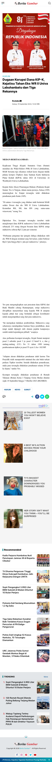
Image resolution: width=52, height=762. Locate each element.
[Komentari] (4, 396)
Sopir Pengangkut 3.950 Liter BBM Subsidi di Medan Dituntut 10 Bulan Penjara (20, 685)
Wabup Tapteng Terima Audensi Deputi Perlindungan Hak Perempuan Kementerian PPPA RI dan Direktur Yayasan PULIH (20, 718)
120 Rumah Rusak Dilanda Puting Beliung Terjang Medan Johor (20, 700)
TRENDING (9, 676)
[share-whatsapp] (47, 396)
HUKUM (6, 76)
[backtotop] (26, 738)
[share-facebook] (37, 396)
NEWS (17, 389)
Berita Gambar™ (25, 748)
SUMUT (27, 389)
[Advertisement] (26, 273)
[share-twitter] (42, 396)
